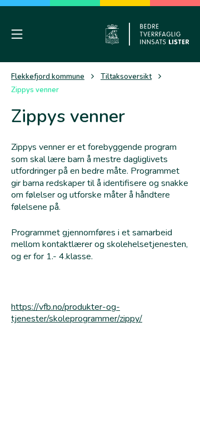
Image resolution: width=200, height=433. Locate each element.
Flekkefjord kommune (47, 76)
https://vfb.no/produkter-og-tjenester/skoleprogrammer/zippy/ (76, 313)
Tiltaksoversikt (126, 76)
